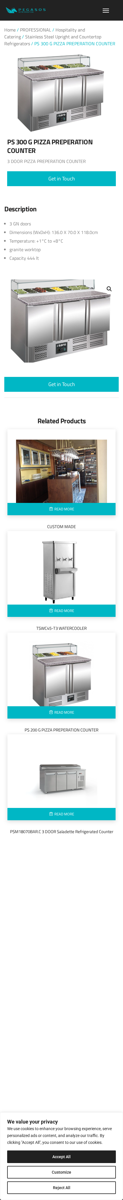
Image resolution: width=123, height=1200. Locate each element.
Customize (61, 1172)
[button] (61, 178)
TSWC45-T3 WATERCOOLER (61, 628)
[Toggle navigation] (106, 11)
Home (10, 29)
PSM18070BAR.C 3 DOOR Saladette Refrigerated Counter (61, 831)
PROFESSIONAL (35, 29)
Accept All (61, 1156)
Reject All (61, 1187)
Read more (64, 509)
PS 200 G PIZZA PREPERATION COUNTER (61, 730)
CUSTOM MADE (61, 526)
